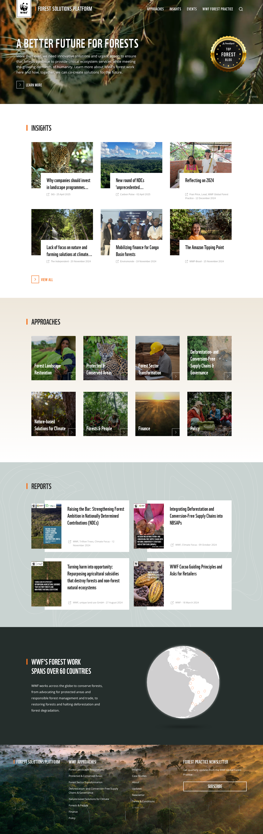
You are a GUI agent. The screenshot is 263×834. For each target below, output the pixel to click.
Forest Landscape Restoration (86, 769)
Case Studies (139, 776)
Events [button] (192, 8)
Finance (73, 811)
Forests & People (78, 805)
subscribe (215, 786)
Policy (72, 818)
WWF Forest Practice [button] (218, 8)
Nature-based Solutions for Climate (89, 799)
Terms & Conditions (143, 801)
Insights (175, 8)
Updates (137, 788)
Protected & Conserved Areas (85, 776)
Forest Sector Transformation (85, 782)
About (135, 782)
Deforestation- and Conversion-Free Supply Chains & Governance (93, 790)
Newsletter (138, 795)
